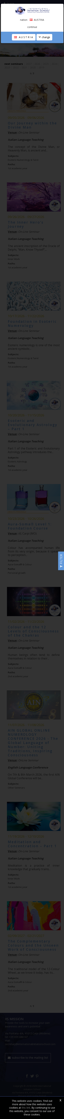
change (45, 37)
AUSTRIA (25, 37)
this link (26, 1107)
